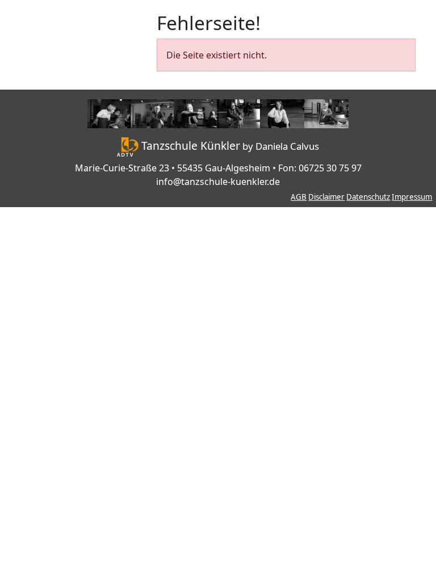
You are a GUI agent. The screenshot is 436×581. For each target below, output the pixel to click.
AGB (299, 197)
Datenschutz (368, 197)
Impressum (412, 197)
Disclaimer (326, 197)
